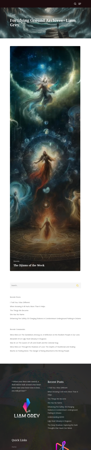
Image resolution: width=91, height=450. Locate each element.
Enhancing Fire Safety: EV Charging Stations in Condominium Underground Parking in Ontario (45, 318)
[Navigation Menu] (79, 4)
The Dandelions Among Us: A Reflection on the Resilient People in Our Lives (50, 335)
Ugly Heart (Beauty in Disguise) (34, 339)
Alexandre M (15, 339)
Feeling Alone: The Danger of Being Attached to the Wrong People (43, 351)
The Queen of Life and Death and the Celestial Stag (38, 343)
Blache (12, 351)
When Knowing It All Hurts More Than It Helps (27, 306)
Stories (16, 261)
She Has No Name (17, 314)
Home (14, 447)
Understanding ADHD (56, 417)
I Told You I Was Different (20, 302)
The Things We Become (19, 310)
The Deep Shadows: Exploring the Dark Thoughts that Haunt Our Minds (63, 426)
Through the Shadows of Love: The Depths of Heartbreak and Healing (48, 347)
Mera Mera (14, 335)
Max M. (13, 343)
